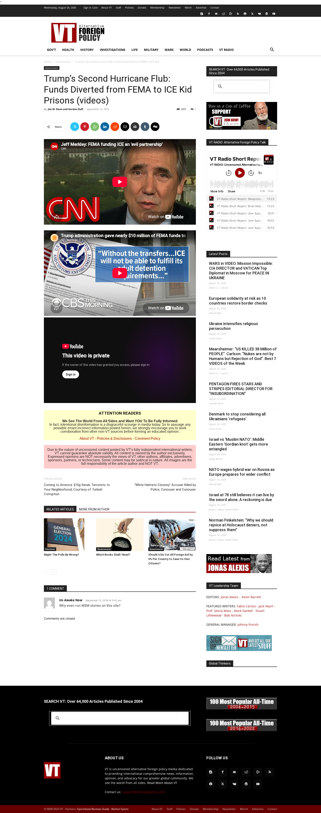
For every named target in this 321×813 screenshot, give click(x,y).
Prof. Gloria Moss (218, 611)
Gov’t (51, 50)
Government (63, 62)
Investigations (112, 50)
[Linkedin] (104, 126)
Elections (50, 549)
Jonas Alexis (229, 597)
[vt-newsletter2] (239, 650)
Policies (129, 7)
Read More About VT (162, 783)
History (87, 50)
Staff (118, 7)
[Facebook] (209, 14)
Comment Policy (147, 438)
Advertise (201, 7)
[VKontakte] (259, 14)
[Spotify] (245, 14)
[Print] (135, 126)
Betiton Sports (120, 809)
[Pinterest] (84, 126)
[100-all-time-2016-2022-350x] (241, 730)
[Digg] (155, 126)
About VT (106, 7)
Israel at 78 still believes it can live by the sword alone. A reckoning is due (241, 497)
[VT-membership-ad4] (241, 128)
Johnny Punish (248, 624)
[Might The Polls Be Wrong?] (67, 534)
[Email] (125, 126)
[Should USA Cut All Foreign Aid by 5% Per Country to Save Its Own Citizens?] (172, 534)
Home (47, 62)
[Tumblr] (145, 126)
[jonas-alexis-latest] (239, 572)
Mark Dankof (243, 611)
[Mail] (216, 14)
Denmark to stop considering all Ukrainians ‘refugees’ (237, 416)
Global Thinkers (220, 663)
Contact (215, 7)
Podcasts (205, 50)
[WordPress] (266, 14)
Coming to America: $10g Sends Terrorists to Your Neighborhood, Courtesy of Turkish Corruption (77, 489)
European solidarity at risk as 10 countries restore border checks (238, 300)
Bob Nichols (233, 615)
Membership (157, 7)
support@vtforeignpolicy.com (143, 792)
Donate (142, 7)
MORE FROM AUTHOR (94, 509)
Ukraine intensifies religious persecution (233, 326)
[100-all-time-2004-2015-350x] (241, 708)
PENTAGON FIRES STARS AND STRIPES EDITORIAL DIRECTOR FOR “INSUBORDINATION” (241, 389)
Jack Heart (266, 606)
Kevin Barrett (251, 597)
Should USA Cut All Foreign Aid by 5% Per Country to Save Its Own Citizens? (170, 559)
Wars (169, 50)
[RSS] (238, 14)
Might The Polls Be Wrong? (61, 554)
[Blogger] (201, 14)
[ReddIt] (114, 126)
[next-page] (53, 572)
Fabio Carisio (246, 606)
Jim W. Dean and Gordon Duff (65, 109)
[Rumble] (230, 14)
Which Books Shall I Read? (113, 554)
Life (134, 50)
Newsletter (175, 7)
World (185, 50)
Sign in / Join (91, 7)
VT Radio (226, 50)
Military (151, 50)
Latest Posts (218, 254)
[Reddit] (223, 14)
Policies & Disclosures (114, 438)
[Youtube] (274, 14)
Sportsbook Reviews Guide (93, 809)
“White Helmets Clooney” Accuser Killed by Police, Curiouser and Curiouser (165, 487)
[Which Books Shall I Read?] (120, 534)
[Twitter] (252, 14)
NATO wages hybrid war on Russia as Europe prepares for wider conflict (242, 472)
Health (68, 50)
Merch (188, 7)
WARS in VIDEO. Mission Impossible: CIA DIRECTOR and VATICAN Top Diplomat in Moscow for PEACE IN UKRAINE (241, 270)
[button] (272, 50)
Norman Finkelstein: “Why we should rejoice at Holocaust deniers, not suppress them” (241, 525)
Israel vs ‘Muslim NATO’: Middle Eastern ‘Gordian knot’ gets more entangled (238, 444)
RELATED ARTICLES (60, 509)
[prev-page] (46, 572)
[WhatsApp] (94, 126)
